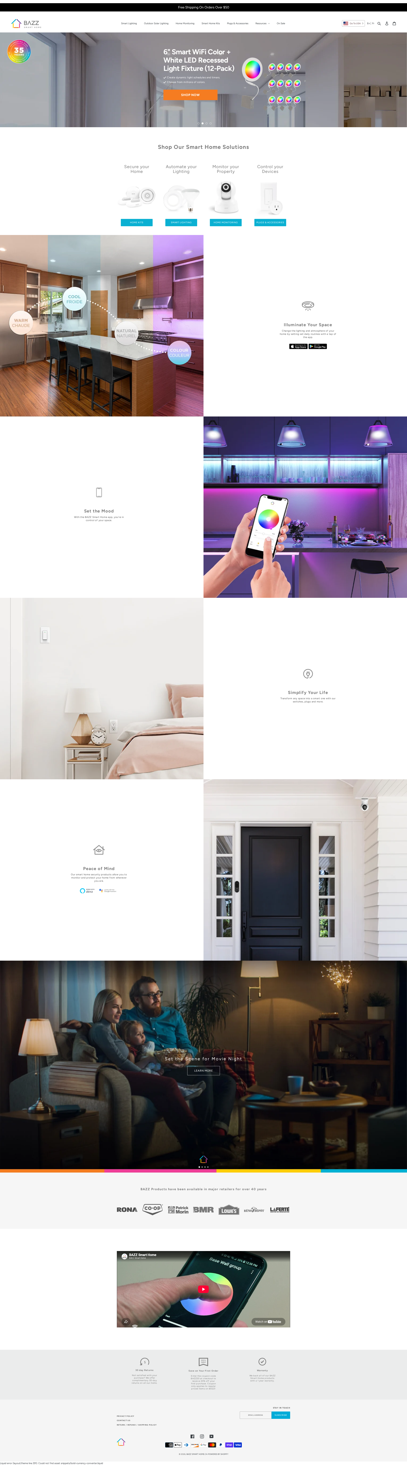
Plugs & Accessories (270, 222)
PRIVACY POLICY (125, 1416)
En (368, 23)
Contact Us (123, 1420)
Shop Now (190, 91)
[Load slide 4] (210, 123)
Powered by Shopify (218, 1454)
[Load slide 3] (206, 123)
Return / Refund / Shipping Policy (137, 1425)
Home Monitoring (226, 222)
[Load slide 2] (203, 123)
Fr (373, 23)
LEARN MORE (203, 1070)
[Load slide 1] (199, 123)
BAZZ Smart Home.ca (196, 1454)
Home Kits (136, 222)
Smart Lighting (181, 222)
